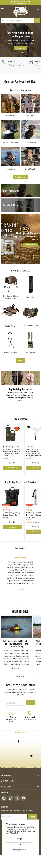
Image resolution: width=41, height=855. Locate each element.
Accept (19, 839)
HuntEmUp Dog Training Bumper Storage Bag (11, 514)
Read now (15, 668)
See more (19, 677)
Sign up (31, 702)
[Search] (37, 20)
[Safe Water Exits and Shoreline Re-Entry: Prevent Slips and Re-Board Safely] (16, 627)
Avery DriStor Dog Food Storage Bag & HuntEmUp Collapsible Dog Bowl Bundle (12, 452)
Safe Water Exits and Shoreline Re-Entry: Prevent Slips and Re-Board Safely (16, 643)
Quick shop (12, 463)
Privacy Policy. (14, 833)
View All (20, 360)
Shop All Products (20, 177)
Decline (19, 844)
